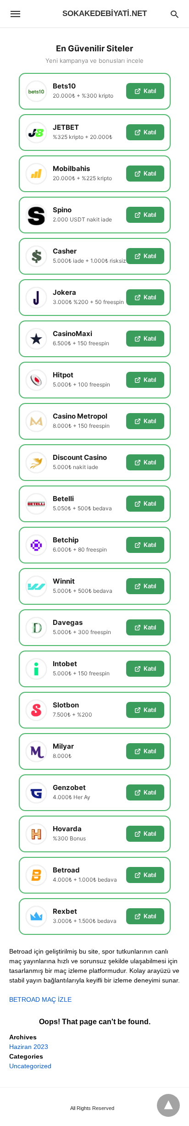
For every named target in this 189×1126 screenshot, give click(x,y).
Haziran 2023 (28, 1046)
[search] (174, 14)
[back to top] (168, 1105)
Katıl (150, 90)
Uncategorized (30, 1066)
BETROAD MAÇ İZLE (40, 999)
